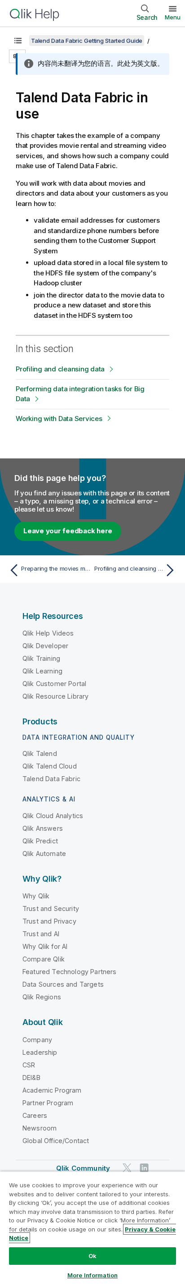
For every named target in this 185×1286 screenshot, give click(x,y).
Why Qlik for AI (44, 946)
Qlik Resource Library (55, 696)
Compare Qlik (43, 959)
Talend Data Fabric (51, 779)
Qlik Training (41, 658)
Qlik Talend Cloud (49, 766)
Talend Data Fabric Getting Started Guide (86, 40)
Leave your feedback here (67, 530)
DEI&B (31, 1077)
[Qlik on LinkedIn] (144, 1168)
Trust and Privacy (49, 921)
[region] (92, 1228)
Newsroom (39, 1128)
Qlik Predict (40, 841)
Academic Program (52, 1090)
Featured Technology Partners (69, 971)
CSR (28, 1065)
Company (37, 1039)
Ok (92, 1255)
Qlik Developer (45, 646)
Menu (173, 17)
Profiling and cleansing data (60, 369)
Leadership (39, 1052)
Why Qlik (35, 896)
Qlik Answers (42, 828)
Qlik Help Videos (48, 633)
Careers (34, 1115)
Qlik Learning (42, 671)
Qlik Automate (44, 853)
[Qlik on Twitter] (127, 1168)
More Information (92, 1275)
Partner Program (47, 1103)
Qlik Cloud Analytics (52, 815)
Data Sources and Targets (63, 984)
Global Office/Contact (55, 1140)
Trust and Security (50, 908)
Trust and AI (40, 934)
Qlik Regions (41, 997)
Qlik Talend (39, 753)
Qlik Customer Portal (54, 683)
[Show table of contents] (18, 40)
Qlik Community (83, 1168)
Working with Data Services (59, 418)
